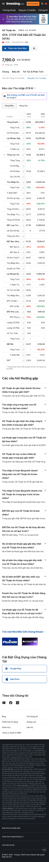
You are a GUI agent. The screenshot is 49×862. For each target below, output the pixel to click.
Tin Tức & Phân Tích (33, 71)
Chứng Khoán (9, 10)
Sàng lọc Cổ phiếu (27, 10)
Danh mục (6, 727)
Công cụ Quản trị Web (11, 733)
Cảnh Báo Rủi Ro (8, 845)
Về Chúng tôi (32, 716)
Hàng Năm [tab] (9, 105)
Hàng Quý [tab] (23, 105)
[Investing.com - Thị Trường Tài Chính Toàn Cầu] (15, 3)
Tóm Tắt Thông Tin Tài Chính (13, 78)
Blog (4, 716)
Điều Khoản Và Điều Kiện (11, 828)
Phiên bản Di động (10, 722)
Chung (5, 71)
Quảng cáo (31, 722)
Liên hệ (30, 727)
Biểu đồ (16, 71)
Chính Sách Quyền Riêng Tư (12, 837)
